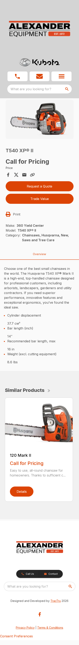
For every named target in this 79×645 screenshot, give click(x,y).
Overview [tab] (39, 254)
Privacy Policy (25, 627)
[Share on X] (16, 174)
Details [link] (22, 492)
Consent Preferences (16, 636)
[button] (17, 76)
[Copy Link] (32, 174)
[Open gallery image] (40, 119)
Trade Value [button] (39, 199)
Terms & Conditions (50, 627)
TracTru (55, 601)
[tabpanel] (40, 120)
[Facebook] (39, 614)
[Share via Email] (24, 174)
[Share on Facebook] (8, 174)
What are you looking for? (31, 89)
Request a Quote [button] (39, 186)
